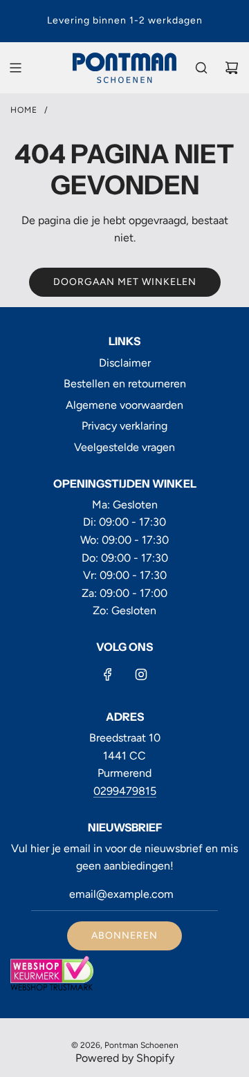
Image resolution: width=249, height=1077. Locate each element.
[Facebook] (108, 674)
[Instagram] (141, 674)
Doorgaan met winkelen (124, 282)
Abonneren (124, 935)
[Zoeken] (201, 68)
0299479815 (124, 791)
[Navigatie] (15, 68)
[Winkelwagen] (231, 68)
